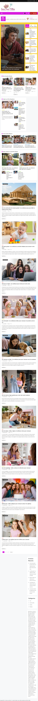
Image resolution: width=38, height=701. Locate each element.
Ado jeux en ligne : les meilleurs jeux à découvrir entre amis (7, 89)
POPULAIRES (31, 26)
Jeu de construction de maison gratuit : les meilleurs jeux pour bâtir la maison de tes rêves (33, 34)
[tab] (27, 26)
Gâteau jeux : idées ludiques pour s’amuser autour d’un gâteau (16, 503)
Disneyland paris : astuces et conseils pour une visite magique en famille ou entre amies (22, 111)
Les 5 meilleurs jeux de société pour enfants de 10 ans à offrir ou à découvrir (10, 147)
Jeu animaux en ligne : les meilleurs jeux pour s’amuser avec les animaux (33, 68)
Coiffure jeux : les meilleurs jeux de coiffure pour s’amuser (30, 89)
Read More (15, 94)
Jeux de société (7, 144)
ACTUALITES (27, 26)
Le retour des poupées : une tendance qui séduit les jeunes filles (22, 127)
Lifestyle (31, 54)
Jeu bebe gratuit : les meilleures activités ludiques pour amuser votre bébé (33, 43)
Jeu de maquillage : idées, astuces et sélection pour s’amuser (22, 104)
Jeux (30, 28)
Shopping (15, 86)
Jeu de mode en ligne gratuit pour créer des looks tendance (16, 395)
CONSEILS (35, 26)
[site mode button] (24, 13)
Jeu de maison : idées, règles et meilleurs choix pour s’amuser (16, 431)
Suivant (11, 552)
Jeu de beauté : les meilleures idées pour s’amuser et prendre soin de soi (33, 584)
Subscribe (34, 13)
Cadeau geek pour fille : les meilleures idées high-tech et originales (19, 89)
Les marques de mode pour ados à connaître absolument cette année (22, 119)
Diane (8, 91)
